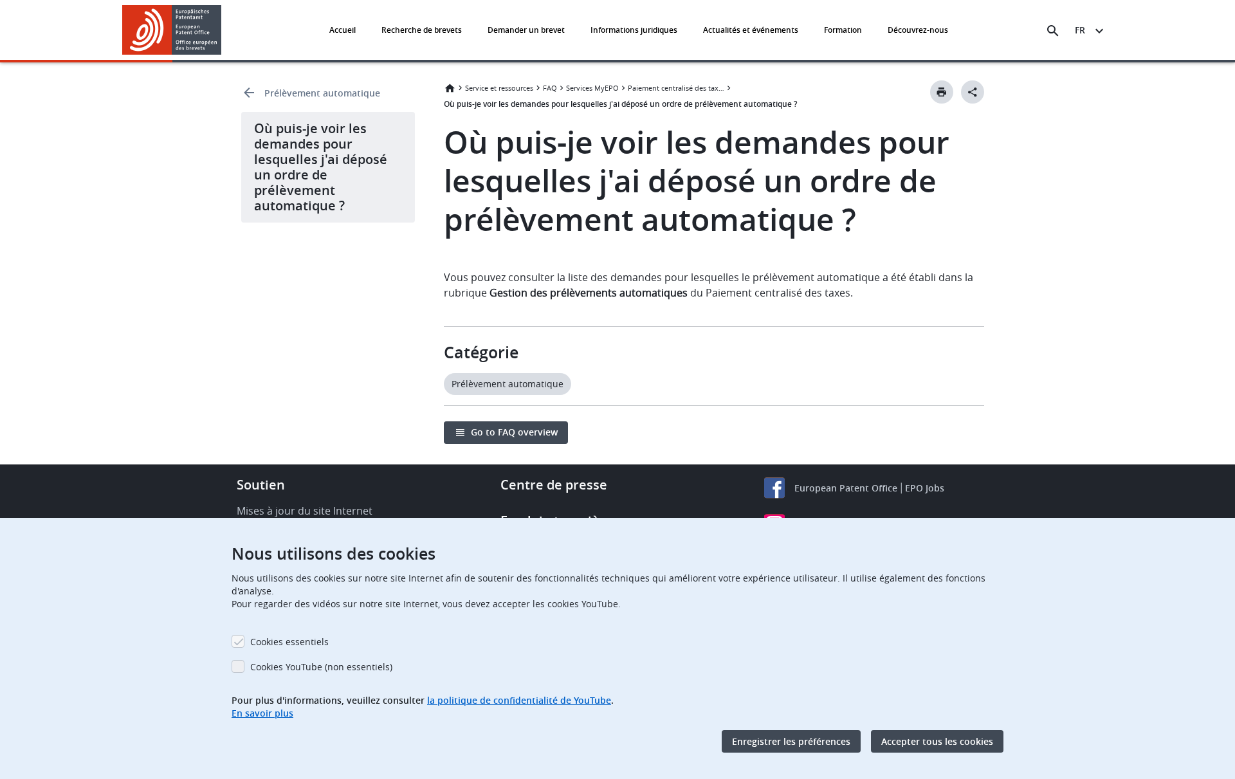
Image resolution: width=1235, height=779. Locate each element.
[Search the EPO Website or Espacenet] (1053, 30)
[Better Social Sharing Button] (972, 92)
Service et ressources (499, 88)
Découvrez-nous (918, 29)
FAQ (550, 88)
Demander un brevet (526, 29)
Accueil (342, 29)
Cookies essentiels (289, 642)
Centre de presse (553, 484)
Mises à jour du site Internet (304, 511)
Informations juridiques (633, 29)
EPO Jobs (924, 488)
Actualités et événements (750, 29)
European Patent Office (845, 488)
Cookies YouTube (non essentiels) (321, 667)
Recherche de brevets (421, 29)
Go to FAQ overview (514, 432)
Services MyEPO (592, 88)
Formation (843, 29)
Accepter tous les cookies (937, 741)
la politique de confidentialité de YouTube (519, 700)
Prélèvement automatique (322, 93)
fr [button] (1080, 30)
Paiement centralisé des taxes (676, 88)
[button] (224, 31)
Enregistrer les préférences (791, 741)
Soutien (261, 484)
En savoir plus (262, 713)
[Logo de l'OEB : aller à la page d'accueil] (172, 30)
